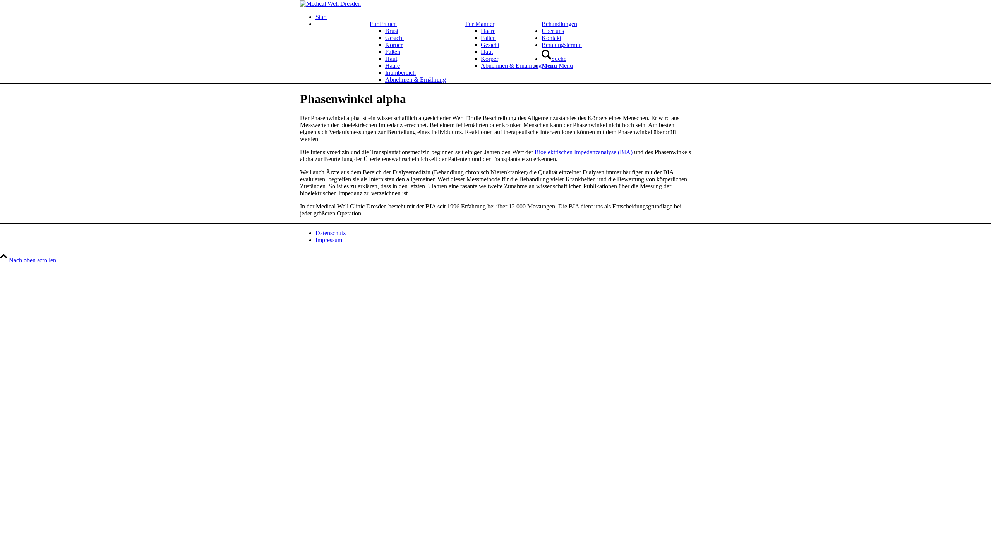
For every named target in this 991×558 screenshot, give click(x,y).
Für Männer (479, 24)
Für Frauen (383, 24)
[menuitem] (503, 17)
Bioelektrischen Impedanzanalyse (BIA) (584, 152)
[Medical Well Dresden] (330, 3)
